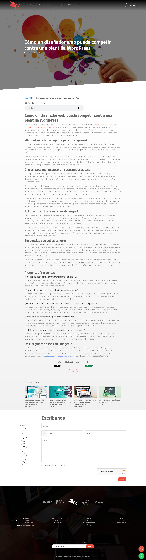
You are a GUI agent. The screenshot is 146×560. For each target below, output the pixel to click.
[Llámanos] (142, 549)
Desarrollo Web (35, 5)
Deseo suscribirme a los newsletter (55, 465)
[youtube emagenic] (24, 446)
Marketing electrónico (89, 523)
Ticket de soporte (57, 523)
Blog (69, 5)
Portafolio (62, 5)
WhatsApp (89, 365)
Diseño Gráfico (89, 520)
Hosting (54, 5)
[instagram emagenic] (24, 439)
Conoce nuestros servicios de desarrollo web (57, 356)
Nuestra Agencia (121, 523)
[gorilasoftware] (60, 502)
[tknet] (99, 502)
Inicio (25, 5)
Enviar (122, 479)
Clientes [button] (76, 5)
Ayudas (121, 525)
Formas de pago (57, 518)
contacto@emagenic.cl (27, 525)
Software (46, 5)
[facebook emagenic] (24, 431)
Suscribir (90, 546)
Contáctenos (25, 519)
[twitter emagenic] (24, 462)
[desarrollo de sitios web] (86, 502)
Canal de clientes (57, 525)
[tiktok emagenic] (24, 454)
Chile (121, 527)
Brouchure (121, 520)
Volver (73, 371)
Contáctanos (131, 5)
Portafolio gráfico (89, 525)
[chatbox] (142, 556)
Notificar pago (57, 520)
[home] (14, 5)
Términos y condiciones (57, 527)
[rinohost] (47, 502)
